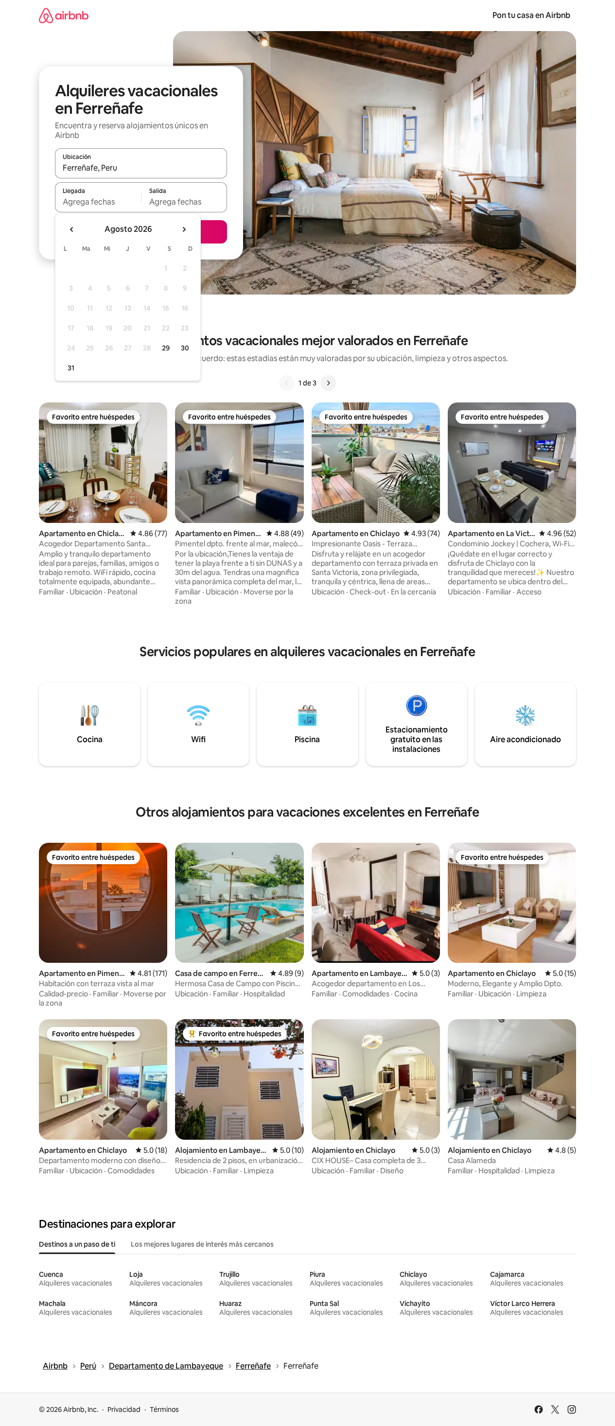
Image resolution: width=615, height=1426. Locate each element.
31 (71, 368)
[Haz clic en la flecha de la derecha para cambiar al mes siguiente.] (184, 229)
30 (185, 348)
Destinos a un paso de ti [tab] (77, 1244)
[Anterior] (287, 383)
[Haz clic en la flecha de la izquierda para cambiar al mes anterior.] (72, 229)
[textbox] (98, 202)
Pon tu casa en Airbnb (531, 15)
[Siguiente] (328, 383)
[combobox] (141, 168)
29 (166, 348)
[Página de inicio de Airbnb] (63, 15)
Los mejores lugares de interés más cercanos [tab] (202, 1244)
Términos (164, 1409)
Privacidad (124, 1409)
